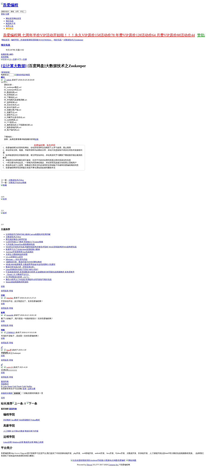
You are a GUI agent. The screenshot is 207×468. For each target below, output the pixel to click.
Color (5, 386)
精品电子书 (10, 23)
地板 (3, 330)
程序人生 (9, 26)
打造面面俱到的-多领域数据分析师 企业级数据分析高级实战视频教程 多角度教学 (40, 272)
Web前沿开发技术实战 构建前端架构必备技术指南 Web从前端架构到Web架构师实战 (41, 247)
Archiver (93, 460)
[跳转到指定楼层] (22, 75)
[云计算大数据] (14, 66)
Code (24, 386)
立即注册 (31, 389)
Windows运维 (17, 442)
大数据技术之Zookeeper (73, 40)
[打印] (4, 59)
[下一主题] (22, 59)
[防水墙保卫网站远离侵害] (127, 460)
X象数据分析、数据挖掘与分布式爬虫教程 (24, 262)
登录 (24, 389)
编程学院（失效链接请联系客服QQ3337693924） (31, 40)
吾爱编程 (121, 460)
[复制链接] (5, 72)
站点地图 (113, 460)
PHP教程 (7, 420)
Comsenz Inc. (113, 465)
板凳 (3, 313)
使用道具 (5, 291)
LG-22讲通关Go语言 (14, 257)
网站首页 (13, 18)
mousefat (9, 315)
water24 (9, 367)
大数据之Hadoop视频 (17, 183)
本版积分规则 (6, 393)
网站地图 (132, 460)
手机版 (100, 460)
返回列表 (5, 381)
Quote (19, 386)
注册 (7, 14)
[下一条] (32, 403)
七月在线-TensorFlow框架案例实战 (20, 244)
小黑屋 (106, 460)
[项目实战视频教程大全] (9, 5)
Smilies (29, 386)
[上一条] (17, 403)
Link (14, 386)
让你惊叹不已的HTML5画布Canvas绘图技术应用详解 (28, 234)
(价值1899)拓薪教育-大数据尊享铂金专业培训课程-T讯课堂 (30, 264)
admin (8, 80)
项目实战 (9, 21)
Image (10, 386)
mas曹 (9, 350)
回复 (37, 139)
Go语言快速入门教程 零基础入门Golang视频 (24, 242)
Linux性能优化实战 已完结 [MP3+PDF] (22, 269)
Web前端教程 (24, 420)
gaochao (9, 298)
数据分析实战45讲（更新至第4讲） (20, 267)
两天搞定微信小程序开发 (16, 239)
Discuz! (89, 465)
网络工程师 (38, 442)
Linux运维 (7, 442)
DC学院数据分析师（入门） (18, 277)
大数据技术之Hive (16, 180)
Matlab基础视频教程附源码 (17, 282)
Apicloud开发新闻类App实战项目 (19, 252)
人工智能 (7, 431)
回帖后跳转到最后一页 (33, 393)
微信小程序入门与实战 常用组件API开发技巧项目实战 (29, 279)
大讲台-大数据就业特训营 (16, 254)
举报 (11, 291)
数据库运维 (28, 442)
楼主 (3, 77)
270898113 (10, 332)
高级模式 (5, 384)
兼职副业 (9, 28)
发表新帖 (5, 57)
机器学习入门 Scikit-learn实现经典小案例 (23, 249)
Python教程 (35, 420)
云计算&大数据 (18, 431)
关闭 (3, 398)
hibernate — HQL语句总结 (16, 259)
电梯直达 (5, 75)
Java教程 (14, 420)
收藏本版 (7, 54)
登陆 (3, 14)
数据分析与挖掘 (31, 431)
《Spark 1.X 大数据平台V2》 (18, 274)
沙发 (3, 295)
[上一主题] (12, 59)
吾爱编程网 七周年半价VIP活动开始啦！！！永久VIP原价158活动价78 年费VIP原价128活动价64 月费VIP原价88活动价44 (99, 35)
